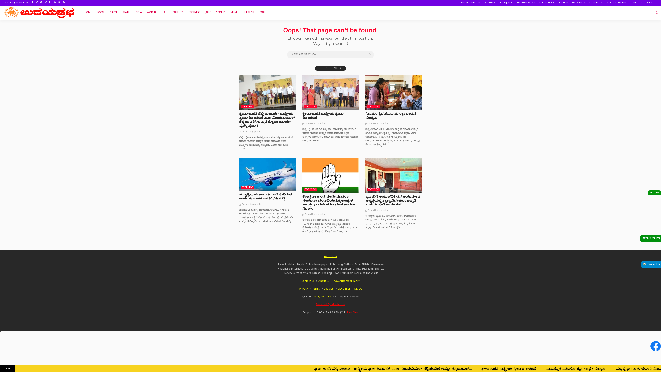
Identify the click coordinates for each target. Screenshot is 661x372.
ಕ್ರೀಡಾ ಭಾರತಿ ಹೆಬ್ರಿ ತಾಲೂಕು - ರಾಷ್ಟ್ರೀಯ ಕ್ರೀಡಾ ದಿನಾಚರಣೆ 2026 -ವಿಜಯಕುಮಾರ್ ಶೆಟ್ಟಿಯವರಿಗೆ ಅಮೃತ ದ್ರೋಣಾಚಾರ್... (327, 368)
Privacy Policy (595, 3)
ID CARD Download (526, 3)
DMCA (358, 289)
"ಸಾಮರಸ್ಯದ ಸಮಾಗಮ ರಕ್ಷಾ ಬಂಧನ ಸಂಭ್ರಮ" (510, 368)
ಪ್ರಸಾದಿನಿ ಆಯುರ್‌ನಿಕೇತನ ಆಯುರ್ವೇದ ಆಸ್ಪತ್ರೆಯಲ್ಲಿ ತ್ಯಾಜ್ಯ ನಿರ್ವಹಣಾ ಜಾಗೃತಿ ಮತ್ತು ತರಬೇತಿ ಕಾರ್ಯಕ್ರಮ (392, 201)
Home (88, 12)
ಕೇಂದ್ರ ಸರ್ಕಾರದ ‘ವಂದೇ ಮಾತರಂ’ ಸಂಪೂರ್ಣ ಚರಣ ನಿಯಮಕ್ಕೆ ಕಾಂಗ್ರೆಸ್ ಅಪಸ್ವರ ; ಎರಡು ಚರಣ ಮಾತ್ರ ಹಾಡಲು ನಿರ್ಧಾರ (328, 203)
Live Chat (352, 312)
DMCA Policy (578, 3)
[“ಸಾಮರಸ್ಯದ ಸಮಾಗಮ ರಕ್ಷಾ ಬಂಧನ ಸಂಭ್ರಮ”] (393, 92)
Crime (113, 12)
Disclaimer (563, 3)
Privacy (304, 289)
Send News (490, 3)
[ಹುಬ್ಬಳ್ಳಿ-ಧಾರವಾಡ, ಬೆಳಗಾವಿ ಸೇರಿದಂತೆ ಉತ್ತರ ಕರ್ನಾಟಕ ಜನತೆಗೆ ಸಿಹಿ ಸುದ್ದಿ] (267, 174)
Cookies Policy (546, 3)
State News (247, 106)
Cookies (329, 289)
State (126, 12)
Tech (164, 12)
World (151, 12)
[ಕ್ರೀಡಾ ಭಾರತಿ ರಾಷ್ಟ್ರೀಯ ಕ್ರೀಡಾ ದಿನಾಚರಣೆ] (330, 92)
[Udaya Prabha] (39, 13)
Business (194, 12)
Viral (234, 12)
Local (101, 12)
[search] (656, 13)
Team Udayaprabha (252, 132)
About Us (651, 3)
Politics (177, 12)
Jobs (208, 12)
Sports (220, 12)
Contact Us (637, 3)
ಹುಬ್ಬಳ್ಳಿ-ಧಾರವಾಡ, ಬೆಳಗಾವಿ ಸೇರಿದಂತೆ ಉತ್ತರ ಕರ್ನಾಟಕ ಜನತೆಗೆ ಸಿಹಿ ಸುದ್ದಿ (265, 197)
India (138, 12)
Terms (316, 289)
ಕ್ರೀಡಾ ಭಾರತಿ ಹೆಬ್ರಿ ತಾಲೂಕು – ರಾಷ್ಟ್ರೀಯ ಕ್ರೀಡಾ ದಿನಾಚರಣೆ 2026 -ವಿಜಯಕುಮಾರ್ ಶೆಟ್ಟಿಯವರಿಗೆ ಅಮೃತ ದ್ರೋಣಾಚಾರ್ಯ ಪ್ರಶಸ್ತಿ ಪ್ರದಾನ (267, 120)
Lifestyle (249, 12)
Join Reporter (506, 3)
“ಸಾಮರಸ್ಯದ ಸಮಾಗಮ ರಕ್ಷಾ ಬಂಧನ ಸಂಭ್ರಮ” (390, 116)
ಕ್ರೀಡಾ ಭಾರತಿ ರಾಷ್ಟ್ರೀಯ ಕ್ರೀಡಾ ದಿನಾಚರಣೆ (322, 116)
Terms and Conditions (617, 3)
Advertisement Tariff (471, 3)
